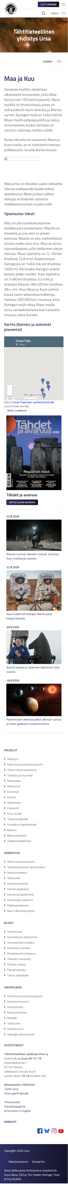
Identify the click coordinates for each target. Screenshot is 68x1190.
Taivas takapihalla (18, 975)
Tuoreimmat (14, 931)
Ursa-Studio (14, 813)
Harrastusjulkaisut (18, 889)
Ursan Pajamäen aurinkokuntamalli (33, 402)
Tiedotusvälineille (17, 819)
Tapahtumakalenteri (19, 841)
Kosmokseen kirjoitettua (22, 937)
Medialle (12, 1018)
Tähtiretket (14, 802)
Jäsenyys (12, 759)
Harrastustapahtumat (20, 894)
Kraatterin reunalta (18, 948)
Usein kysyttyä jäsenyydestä (24, 764)
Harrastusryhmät (17, 883)
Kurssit (11, 797)
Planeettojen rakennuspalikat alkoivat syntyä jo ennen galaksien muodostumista (33, 721)
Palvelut (10, 750)
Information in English (17, 1111)
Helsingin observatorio (21, 1034)
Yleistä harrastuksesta (21, 861)
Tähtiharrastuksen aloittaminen (26, 867)
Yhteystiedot (15, 1007)
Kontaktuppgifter (15, 1106)
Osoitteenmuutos (18, 1001)
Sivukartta (38, 1161)
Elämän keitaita (16, 970)
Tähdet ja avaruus (16, 410)
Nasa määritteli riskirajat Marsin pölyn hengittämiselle (29, 616)
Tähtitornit (13, 786)
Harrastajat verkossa (20, 900)
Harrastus (12, 853)
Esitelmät (13, 792)
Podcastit (13, 808)
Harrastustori (15, 1029)
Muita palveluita (16, 835)
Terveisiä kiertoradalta (20, 942)
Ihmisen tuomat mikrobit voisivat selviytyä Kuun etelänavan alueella (32, 556)
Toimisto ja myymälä (20, 775)
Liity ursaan (48, 4)
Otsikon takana (16, 964)
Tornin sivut (11, 1089)
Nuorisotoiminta (17, 872)
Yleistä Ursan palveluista (22, 770)
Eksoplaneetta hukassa (21, 953)
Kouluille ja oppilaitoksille (22, 824)
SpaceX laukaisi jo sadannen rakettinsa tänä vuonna (32, 669)
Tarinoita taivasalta (19, 959)
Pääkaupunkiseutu (18, 905)
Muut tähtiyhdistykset (21, 911)
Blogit (9, 923)
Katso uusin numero (22, 502)
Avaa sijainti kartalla (16, 1093)
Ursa (26, 1150)
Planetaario (14, 781)
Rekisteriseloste (18, 1161)
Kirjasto (12, 830)
